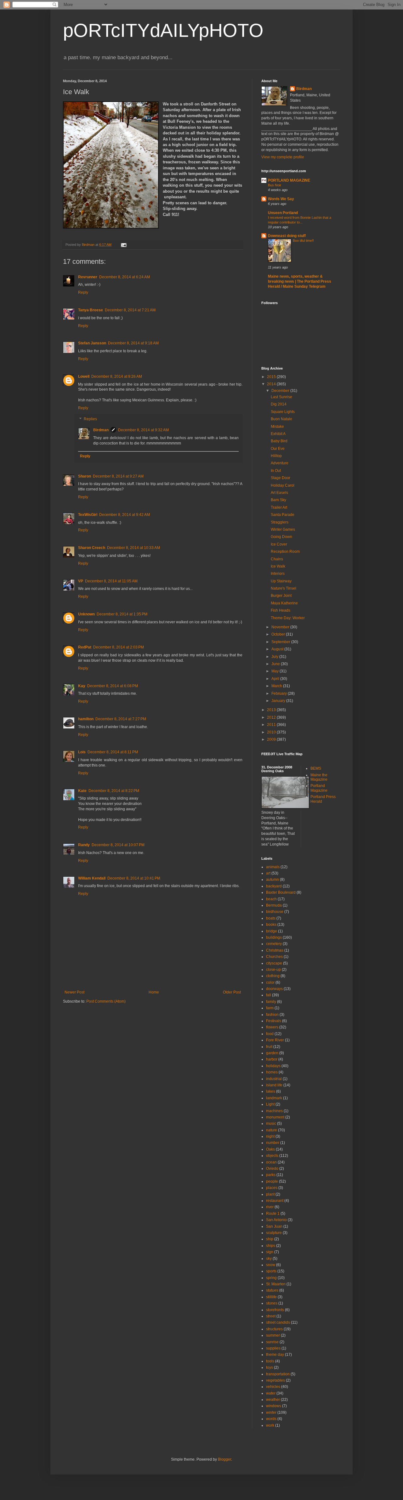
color (270, 982)
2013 (272, 710)
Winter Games (283, 529)
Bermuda (274, 905)
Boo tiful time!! (303, 240)
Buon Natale (281, 419)
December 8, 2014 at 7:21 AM (130, 310)
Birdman (101, 430)
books (271, 924)
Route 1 (273, 1213)
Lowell (83, 376)
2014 (272, 384)
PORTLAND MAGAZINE (289, 180)
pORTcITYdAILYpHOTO (163, 30)
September (281, 642)
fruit (269, 1046)
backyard (274, 886)
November (280, 627)
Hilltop (276, 456)
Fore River (275, 1040)
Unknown (86, 614)
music (271, 1123)
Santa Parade (282, 514)
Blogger (224, 1459)
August (277, 649)
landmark (274, 1098)
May (275, 671)
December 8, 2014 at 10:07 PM (118, 845)
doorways (274, 989)
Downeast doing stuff (287, 236)
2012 (272, 717)
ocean (271, 1162)
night (270, 1136)
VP (80, 581)
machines (274, 1111)
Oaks (270, 1149)
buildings (274, 937)
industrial (274, 1079)
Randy (84, 845)
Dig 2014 (279, 404)
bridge (271, 931)
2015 (272, 377)
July (275, 656)
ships (270, 1245)
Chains (277, 559)
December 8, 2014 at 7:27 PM (120, 719)
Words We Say (281, 199)
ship (269, 1239)
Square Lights (283, 412)
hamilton (86, 719)
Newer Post (74, 992)
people (272, 1181)
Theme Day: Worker (288, 618)
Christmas (274, 950)
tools (270, 1361)
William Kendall (91, 878)
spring (271, 1278)
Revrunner (87, 277)
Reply (83, 292)
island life (274, 1085)
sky (269, 1258)
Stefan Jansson (92, 343)
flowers (272, 1027)
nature (271, 1130)
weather (273, 1399)
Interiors (278, 573)
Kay (81, 686)
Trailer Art (279, 507)
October (278, 634)
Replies (90, 419)
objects (272, 1155)
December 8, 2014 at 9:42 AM (124, 514)
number (272, 1143)
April (275, 678)
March (277, 686)
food (270, 1034)
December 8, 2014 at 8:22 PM (113, 791)
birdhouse (274, 911)
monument (275, 1117)
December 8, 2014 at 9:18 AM (133, 343)
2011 (272, 724)
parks (270, 1175)
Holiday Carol (282, 485)
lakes (270, 1091)
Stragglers (279, 522)
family (271, 1001)
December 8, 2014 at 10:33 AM (133, 548)
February (279, 693)
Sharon (84, 476)
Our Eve (278, 448)
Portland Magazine (318, 788)
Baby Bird (279, 441)
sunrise (272, 1342)
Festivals (273, 1021)
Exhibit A (278, 434)
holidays (273, 1066)
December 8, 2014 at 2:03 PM (118, 647)
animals (273, 867)
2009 (272, 739)
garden (272, 1053)
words (271, 1419)
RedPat (84, 647)
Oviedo (272, 1168)
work (270, 1425)
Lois (82, 752)
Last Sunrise (281, 397)
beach (271, 899)
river (270, 1207)
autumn (272, 879)
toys (269, 1367)
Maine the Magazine (318, 777)
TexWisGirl (87, 514)
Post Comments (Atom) (106, 1001)
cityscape (274, 963)
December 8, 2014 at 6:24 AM (124, 277)
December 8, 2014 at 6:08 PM (112, 686)
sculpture (274, 1233)
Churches (274, 956)
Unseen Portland (283, 213)
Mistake (277, 426)
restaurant (274, 1200)
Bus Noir (274, 185)
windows (273, 1406)
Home (154, 992)
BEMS (315, 768)
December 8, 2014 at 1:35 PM (122, 614)
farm (270, 1008)
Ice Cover (279, 544)
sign (269, 1252)
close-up (273, 969)
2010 (272, 732)
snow (270, 1265)
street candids (278, 1322)
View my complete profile (282, 157)
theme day (275, 1354)
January (278, 701)
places (271, 1188)
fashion (272, 1014)
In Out (276, 470)
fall (268, 995)
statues (272, 1290)
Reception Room (285, 551)
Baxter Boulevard (281, 892)
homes (272, 1072)
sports (271, 1271)
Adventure (279, 463)
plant (270, 1194)
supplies (273, 1348)
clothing (273, 976)
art (268, 873)
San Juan (274, 1226)
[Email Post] (123, 244)
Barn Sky (278, 500)
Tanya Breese (90, 310)
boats (270, 918)
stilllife (271, 1297)
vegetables (275, 1380)
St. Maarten (276, 1284)
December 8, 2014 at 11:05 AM (111, 581)
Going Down (281, 537)
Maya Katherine (284, 603)
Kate (82, 791)
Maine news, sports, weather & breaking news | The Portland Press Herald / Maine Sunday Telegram (299, 281)
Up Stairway (281, 581)
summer (273, 1335)
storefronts (275, 1310)
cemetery (274, 944)
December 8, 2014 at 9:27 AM (118, 476)
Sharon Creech (91, 548)
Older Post (232, 992)
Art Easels (279, 492)
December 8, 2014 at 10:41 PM (133, 878)
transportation (278, 1374)
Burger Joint (281, 595)
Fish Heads (280, 610)
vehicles (273, 1386)
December (280, 390)
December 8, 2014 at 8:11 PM (113, 752)
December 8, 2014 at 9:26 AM (116, 376)
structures (274, 1329)
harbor (271, 1059)
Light (270, 1104)
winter (271, 1412)
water (270, 1393)
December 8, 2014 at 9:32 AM (143, 430)
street (270, 1316)
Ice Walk (278, 566)
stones (271, 1303)
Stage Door (280, 478)
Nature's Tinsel (283, 588)
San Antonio (276, 1220)
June (276, 664)
